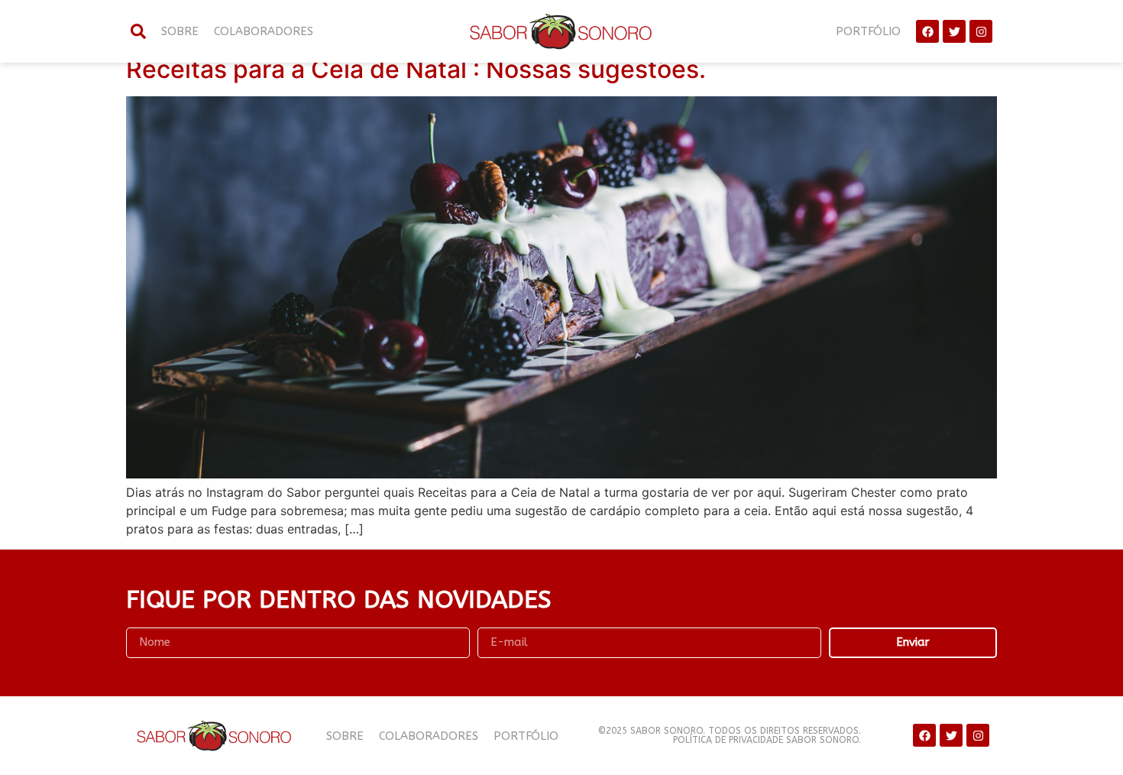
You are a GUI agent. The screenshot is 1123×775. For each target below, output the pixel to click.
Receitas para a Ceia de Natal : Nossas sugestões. (416, 69)
